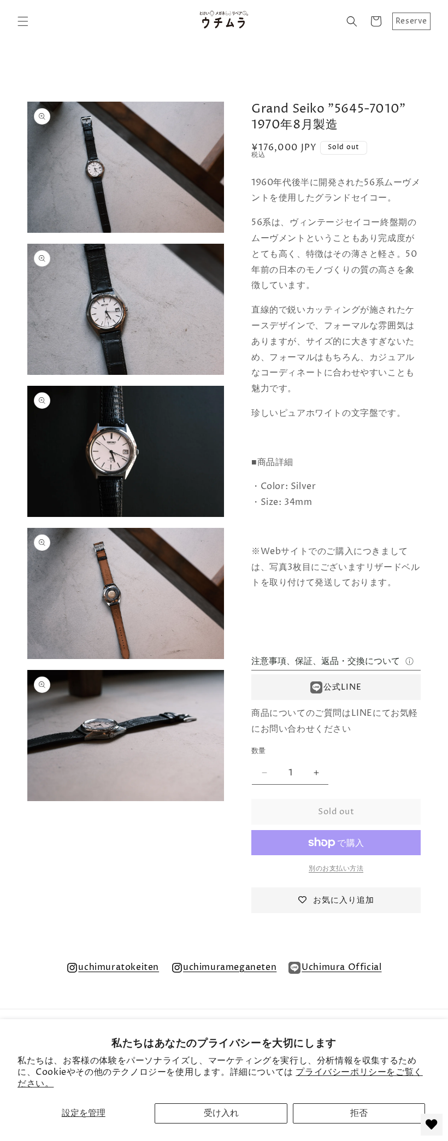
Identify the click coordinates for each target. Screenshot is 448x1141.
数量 (258, 751)
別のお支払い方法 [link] (336, 868)
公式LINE (342, 687)
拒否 (359, 1113)
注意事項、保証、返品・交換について (325, 661)
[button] (23, 21)
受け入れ (221, 1113)
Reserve (411, 21)
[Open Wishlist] (432, 1125)
